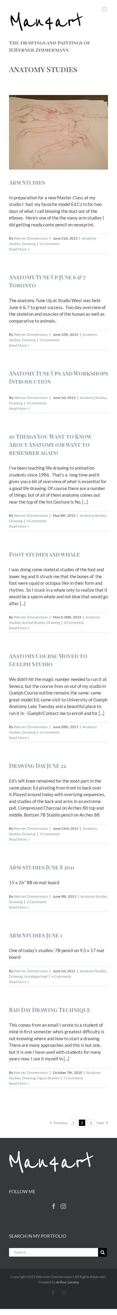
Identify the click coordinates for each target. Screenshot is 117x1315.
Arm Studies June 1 (35, 935)
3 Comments (49, 834)
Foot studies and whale (44, 554)
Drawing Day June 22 (37, 765)
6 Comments (49, 732)
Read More (17, 249)
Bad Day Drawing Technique (49, 1009)
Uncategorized (35, 976)
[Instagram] (63, 1206)
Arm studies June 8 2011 (41, 867)
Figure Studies (48, 1078)
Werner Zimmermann (31, 238)
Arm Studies (27, 182)
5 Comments (73, 1078)
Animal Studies (33, 622)
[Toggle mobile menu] (105, 9)
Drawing (28, 243)
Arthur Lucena (67, 1282)
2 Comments (36, 902)
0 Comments (49, 243)
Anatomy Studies (93, 397)
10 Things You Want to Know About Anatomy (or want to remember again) (50, 444)
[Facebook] (53, 1206)
